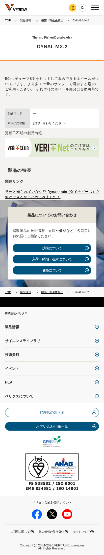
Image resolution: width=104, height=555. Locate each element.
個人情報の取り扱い (51, 531)
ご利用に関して (20, 531)
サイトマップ (81, 531)
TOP (8, 20)
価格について (52, 270)
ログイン (72, 8)
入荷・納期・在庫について (52, 259)
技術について (52, 248)
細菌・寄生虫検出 (52, 20)
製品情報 (25, 20)
